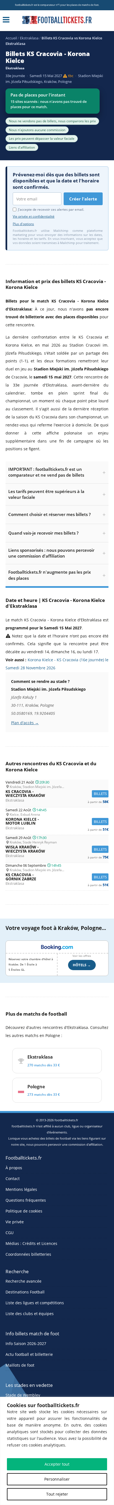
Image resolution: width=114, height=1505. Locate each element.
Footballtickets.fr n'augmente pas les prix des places (49, 575)
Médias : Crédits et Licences (31, 1243)
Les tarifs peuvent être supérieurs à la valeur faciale (46, 494)
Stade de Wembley (23, 1395)
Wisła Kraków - (57, 849)
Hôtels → (82, 964)
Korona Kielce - (57, 821)
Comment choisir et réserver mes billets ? (49, 514)
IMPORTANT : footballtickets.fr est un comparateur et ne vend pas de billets (46, 472)
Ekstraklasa (29, 37)
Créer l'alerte (83, 199)
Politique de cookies (24, 1211)
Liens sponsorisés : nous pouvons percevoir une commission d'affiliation (51, 553)
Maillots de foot (20, 1365)
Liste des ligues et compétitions (35, 1302)
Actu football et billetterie (29, 1354)
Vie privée (15, 1221)
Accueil (11, 37)
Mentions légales (21, 1189)
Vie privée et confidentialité (34, 216)
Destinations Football (25, 1292)
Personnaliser (57, 1479)
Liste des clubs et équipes (30, 1313)
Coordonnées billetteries (28, 1254)
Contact (13, 1178)
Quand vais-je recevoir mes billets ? (43, 533)
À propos (14, 1167)
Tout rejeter (57, 1494)
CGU (10, 1232)
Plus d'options (23, 224)
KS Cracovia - (57, 793)
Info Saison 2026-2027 (26, 1343)
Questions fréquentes (26, 1200)
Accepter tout (57, 1464)
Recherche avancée (24, 1281)
